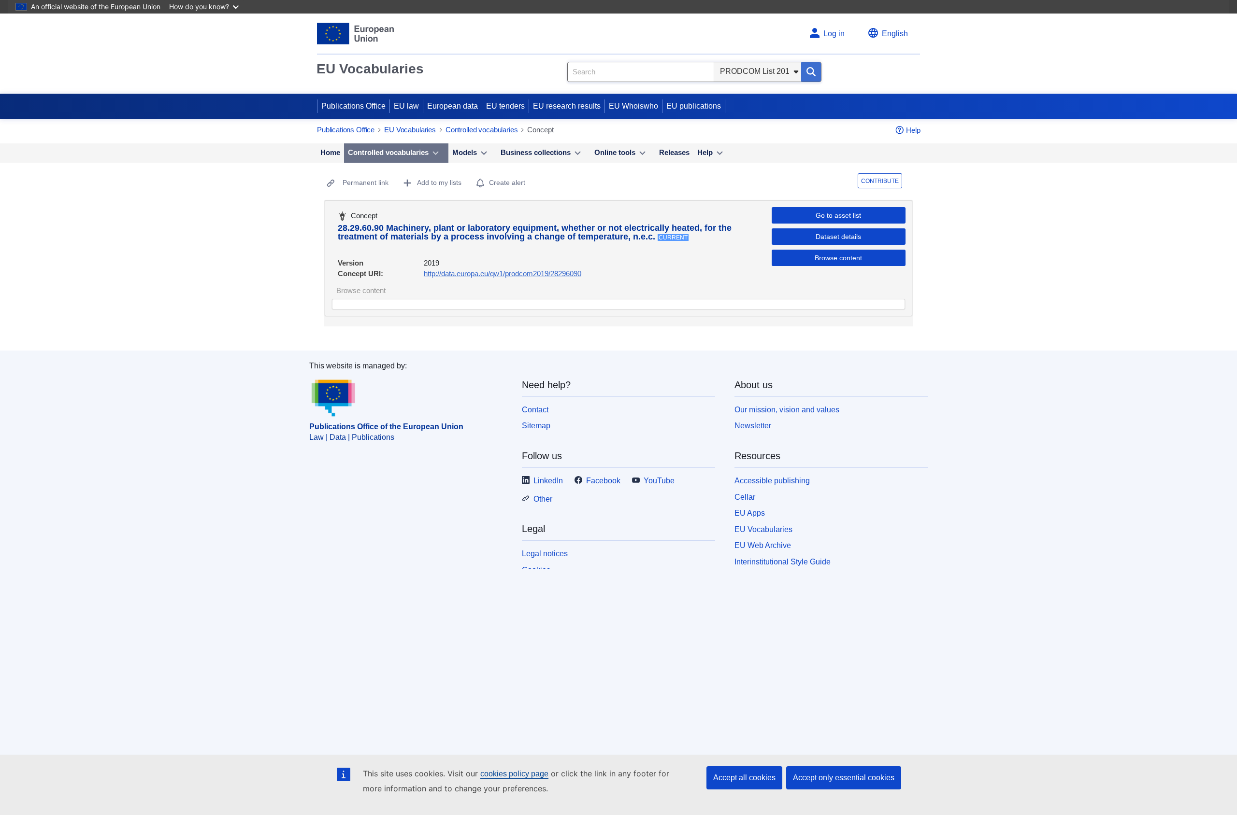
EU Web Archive (762, 545)
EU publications (693, 106)
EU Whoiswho (633, 106)
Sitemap (536, 426)
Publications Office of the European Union (386, 426)
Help (913, 130)
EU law (406, 106)
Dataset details (838, 236)
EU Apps (749, 513)
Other (542, 499)
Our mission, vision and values (786, 410)
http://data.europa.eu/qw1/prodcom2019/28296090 (502, 273)
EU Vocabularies (370, 68)
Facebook (603, 481)
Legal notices (545, 553)
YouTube (659, 481)
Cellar (744, 497)
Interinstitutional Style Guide (782, 562)
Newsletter (752, 426)
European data (452, 106)
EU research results (567, 106)
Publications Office (353, 106)
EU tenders (505, 106)
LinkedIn (548, 481)
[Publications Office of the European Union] (355, 33)
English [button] (895, 33)
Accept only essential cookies (843, 777)
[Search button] (811, 72)
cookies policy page (514, 774)
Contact (535, 410)
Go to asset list (838, 215)
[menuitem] (330, 153)
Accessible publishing (772, 481)
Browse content (838, 258)
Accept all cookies (744, 777)
